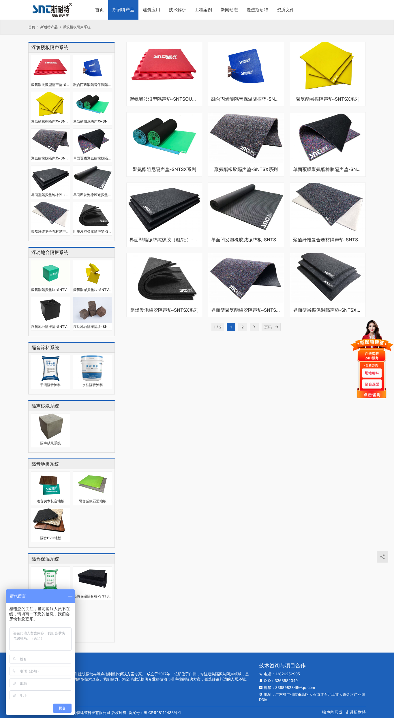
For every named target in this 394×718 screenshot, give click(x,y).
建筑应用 (151, 9)
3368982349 (286, 680)
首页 (99, 9)
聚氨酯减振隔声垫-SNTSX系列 (50, 121)
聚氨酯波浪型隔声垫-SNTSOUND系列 (50, 84)
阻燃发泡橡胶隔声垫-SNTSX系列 (92, 231)
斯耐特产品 (123, 9)
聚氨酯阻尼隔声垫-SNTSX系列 (92, 121)
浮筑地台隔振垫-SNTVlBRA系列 (50, 326)
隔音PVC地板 (50, 538)
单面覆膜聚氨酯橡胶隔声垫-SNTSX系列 (92, 158)
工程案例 (203, 9)
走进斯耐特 (257, 9)
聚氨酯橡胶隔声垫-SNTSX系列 (50, 158)
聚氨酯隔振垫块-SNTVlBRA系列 (50, 289)
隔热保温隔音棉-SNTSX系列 (92, 596)
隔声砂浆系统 (50, 443)
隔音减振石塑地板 (92, 501)
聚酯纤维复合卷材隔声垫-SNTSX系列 (50, 231)
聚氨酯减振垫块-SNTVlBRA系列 (92, 289)
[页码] (277, 327)
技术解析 (177, 9)
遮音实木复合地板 (50, 501)
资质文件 (285, 9)
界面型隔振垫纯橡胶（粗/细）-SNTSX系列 (50, 195)
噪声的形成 (332, 712)
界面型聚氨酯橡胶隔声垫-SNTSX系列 (246, 310)
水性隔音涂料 (92, 385)
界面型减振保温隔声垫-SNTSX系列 (328, 310)
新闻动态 (229, 9)
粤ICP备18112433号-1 (162, 712)
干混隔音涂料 (50, 385)
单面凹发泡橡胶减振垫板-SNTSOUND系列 (92, 195)
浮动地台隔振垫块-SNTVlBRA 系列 (92, 326)
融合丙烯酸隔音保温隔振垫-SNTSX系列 (92, 84)
